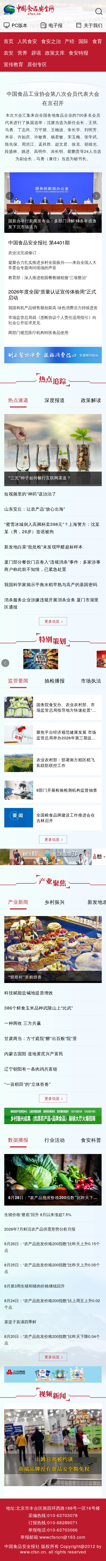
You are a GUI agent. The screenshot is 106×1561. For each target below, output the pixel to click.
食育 (97, 41)
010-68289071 (62, 1522)
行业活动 (54, 1139)
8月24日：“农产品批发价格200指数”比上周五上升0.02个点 (52, 1304)
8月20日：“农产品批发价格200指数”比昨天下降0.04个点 (52, 1339)
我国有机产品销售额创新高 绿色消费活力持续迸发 (53, 307)
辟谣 (36, 52)
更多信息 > (54, 621)
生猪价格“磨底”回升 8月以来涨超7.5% (37, 1214)
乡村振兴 (54, 901)
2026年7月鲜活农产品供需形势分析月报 (39, 1229)
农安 (8, 52)
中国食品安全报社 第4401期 (39, 242)
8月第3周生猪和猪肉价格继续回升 (34, 1286)
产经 (69, 41)
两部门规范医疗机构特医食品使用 (38, 332)
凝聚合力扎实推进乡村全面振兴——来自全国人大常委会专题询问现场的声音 (52, 265)
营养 (22, 52)
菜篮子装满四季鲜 (20, 1321)
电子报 (56, 25)
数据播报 (18, 1139)
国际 (83, 41)
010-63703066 (62, 1530)
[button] (10, 196)
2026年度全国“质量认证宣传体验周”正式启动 (52, 294)
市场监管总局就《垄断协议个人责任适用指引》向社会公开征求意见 (52, 320)
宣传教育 (13, 64)
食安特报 (78, 52)
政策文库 (55, 52)
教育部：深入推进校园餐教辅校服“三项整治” (47, 277)
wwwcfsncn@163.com (63, 1537)
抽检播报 (54, 680)
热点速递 (18, 399)
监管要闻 (18, 680)
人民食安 (27, 41)
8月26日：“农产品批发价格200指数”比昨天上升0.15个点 (52, 1247)
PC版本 (19, 25)
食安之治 (51, 41)
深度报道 (54, 399)
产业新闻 (18, 901)
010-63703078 (62, 1515)
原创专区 (37, 64)
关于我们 (93, 25)
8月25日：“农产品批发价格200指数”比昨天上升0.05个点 (52, 1268)
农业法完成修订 (22, 252)
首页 (8, 41)
